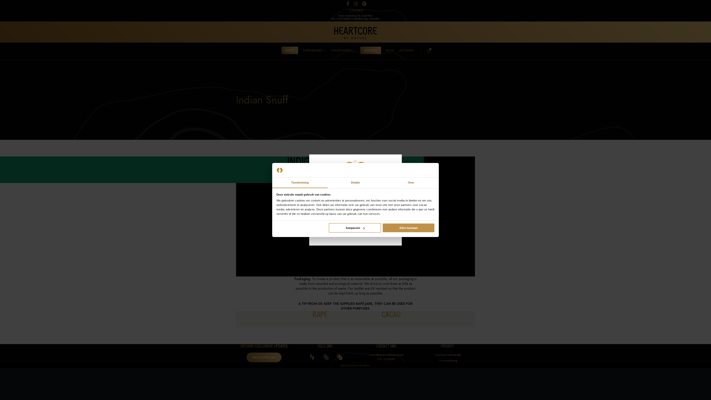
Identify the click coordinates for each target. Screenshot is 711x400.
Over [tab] (411, 182)
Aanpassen (353, 227)
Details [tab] (355, 182)
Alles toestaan (408, 227)
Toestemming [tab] (300, 182)
